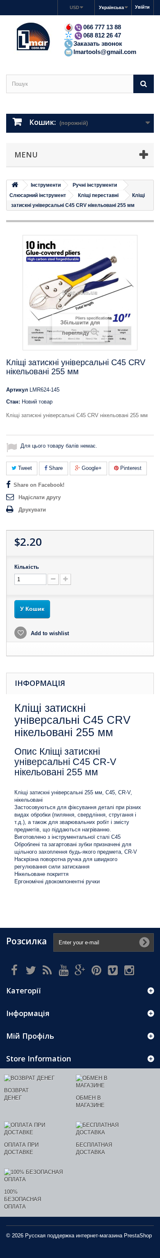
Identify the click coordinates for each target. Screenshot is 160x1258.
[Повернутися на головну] (15, 185)
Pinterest (130, 468)
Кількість (26, 567)
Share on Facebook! (39, 485)
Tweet (24, 468)
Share (55, 468)
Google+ (91, 468)
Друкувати (32, 510)
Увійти (142, 7)
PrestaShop (138, 1235)
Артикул (17, 390)
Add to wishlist (49, 633)
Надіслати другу (39, 497)
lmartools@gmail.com (104, 51)
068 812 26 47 (102, 35)
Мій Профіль (30, 1036)
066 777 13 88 (102, 27)
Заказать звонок (97, 43)
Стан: (13, 402)
